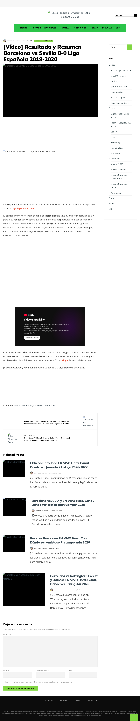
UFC (118, 28)
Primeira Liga (117, 148)
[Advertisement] (50, 134)
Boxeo (95, 28)
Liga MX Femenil (118, 76)
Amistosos (116, 193)
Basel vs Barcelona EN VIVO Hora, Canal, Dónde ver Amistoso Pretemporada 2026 (60, 540)
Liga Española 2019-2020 (43, 41)
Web (70, 670)
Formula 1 (107, 28)
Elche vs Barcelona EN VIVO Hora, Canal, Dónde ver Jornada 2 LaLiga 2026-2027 (59, 465)
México (23, 28)
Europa (65, 28)
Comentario (7, 634)
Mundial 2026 (117, 164)
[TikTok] (10, 15)
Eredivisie (115, 153)
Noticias (114, 81)
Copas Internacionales (44, 28)
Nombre (6, 670)
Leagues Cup (117, 92)
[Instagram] (13, 15)
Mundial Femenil (118, 170)
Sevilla (29, 405)
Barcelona (19, 405)
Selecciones (80, 28)
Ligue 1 (114, 137)
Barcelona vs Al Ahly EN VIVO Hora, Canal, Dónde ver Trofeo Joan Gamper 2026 (63, 503)
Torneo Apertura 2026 (121, 70)
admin (18, 41)
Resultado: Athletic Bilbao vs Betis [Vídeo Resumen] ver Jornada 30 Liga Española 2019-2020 (48, 438)
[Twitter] (7, 15)
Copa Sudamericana (120, 103)
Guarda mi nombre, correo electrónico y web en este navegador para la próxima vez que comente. (38, 682)
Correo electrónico (43, 670)
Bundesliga (116, 142)
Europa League (118, 97)
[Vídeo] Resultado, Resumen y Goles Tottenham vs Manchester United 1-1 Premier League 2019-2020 (46, 421)
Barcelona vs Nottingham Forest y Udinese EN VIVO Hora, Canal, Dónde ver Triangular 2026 (73, 580)
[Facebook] (4, 15)
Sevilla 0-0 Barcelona (44, 405)
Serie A (114, 132)
